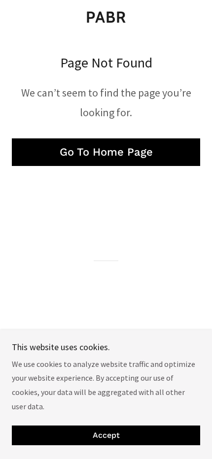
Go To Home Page (106, 152)
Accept (106, 435)
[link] (106, 17)
